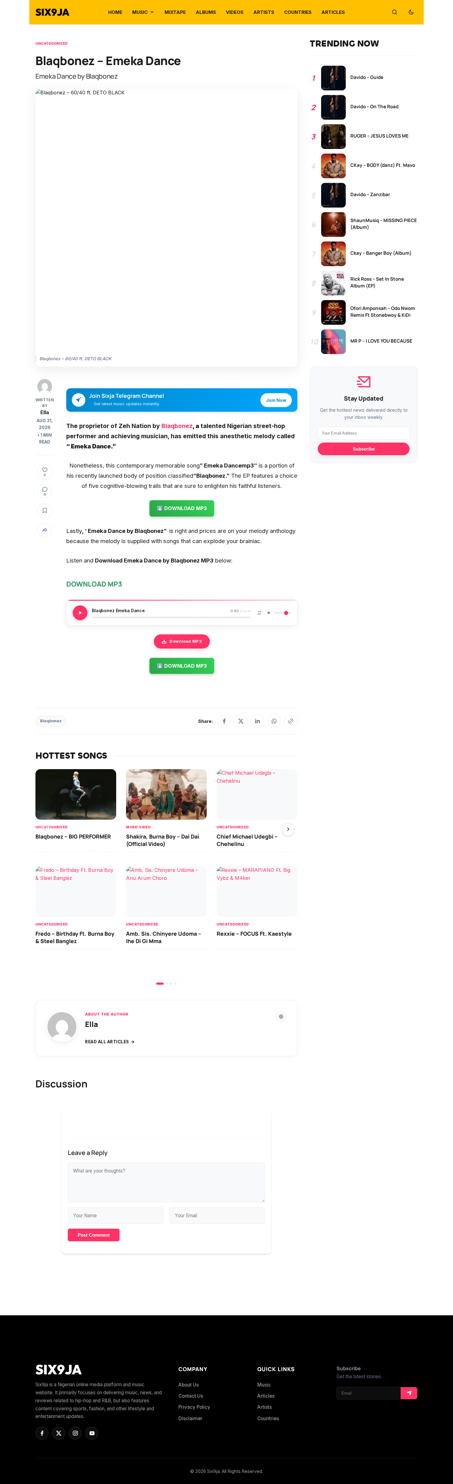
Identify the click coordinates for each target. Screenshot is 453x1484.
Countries (268, 1418)
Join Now (276, 400)
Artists (264, 1407)
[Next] (288, 829)
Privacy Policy (194, 1407)
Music (264, 1385)
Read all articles (107, 1041)
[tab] (160, 984)
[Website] (281, 1016)
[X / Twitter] (240, 721)
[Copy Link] (290, 721)
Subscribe (364, 448)
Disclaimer (190, 1418)
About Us (188, 1385)
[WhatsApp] (274, 721)
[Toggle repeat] (259, 612)
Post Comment (94, 1235)
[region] (166, 877)
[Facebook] (224, 721)
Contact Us (190, 1396)
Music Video (138, 827)
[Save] (44, 510)
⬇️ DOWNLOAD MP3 (182, 508)
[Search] (394, 12)
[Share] (44, 530)
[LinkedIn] (257, 721)
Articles (266, 1396)
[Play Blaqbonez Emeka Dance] (80, 612)
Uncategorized (51, 43)
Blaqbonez (176, 426)
